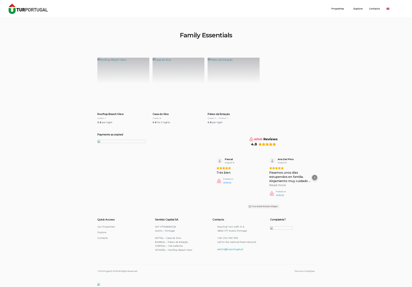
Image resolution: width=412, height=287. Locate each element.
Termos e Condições (304, 271)
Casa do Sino (161, 114)
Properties (338, 8)
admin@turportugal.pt (230, 249)
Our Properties (106, 226)
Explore (358, 8)
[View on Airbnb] (219, 161)
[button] (212, 177)
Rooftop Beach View (110, 114)
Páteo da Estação (219, 114)
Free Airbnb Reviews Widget (265, 206)
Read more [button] (277, 185)
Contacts (374, 8)
